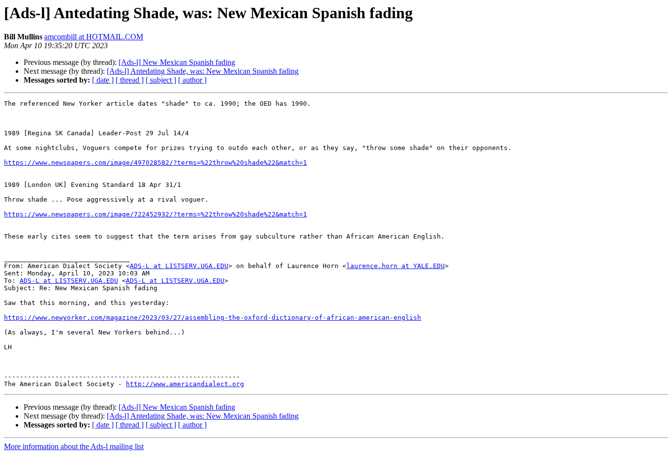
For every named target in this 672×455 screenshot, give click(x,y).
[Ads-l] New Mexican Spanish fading (177, 62)
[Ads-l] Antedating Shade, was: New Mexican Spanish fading (203, 71)
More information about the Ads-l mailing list (74, 446)
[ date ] (103, 80)
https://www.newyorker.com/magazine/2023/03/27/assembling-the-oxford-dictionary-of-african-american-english (212, 317)
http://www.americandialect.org (185, 384)
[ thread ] (130, 80)
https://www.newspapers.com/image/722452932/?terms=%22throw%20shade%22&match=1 (155, 214)
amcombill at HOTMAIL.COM (93, 36)
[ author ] (192, 80)
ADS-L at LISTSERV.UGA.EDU (179, 266)
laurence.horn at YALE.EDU (395, 266)
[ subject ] (161, 80)
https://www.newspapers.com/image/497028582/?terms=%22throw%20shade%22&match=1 (155, 162)
